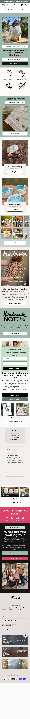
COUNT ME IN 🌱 (15, 368)
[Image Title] (15, 153)
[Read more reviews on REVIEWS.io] (15, 440)
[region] (15, 461)
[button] (23, 9)
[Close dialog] (27, 348)
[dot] (11, 417)
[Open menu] (2, 9)
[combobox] (16, 9)
